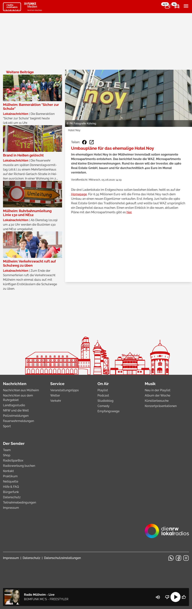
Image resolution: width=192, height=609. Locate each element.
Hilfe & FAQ (11, 487)
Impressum (11, 507)
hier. (129, 212)
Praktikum (10, 476)
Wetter (55, 395)
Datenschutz (12, 497)
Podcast (103, 395)
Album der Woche (157, 395)
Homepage (79, 194)
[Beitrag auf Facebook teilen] (84, 142)
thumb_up (184, 597)
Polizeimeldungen (15, 415)
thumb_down (167, 597)
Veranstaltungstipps (64, 390)
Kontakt (8, 471)
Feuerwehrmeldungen (18, 421)
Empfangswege (108, 411)
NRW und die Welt (16, 410)
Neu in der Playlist (157, 390)
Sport (7, 426)
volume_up (157, 597)
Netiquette (10, 481)
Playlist (103, 390)
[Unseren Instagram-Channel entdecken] (186, 558)
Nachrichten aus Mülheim (21, 390)
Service (57, 383)
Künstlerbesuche (157, 401)
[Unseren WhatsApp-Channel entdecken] (171, 558)
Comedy (104, 406)
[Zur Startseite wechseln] (12, 6)
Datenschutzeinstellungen (62, 558)
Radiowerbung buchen (19, 466)
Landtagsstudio (14, 405)
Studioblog (105, 401)
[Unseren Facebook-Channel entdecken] (179, 558)
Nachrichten (14, 383)
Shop (6, 455)
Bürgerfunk (11, 492)
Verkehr (55, 401)
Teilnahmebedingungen (19, 502)
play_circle (176, 597)
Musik (150, 383)
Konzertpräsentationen (161, 406)
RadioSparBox (13, 460)
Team (7, 450)
